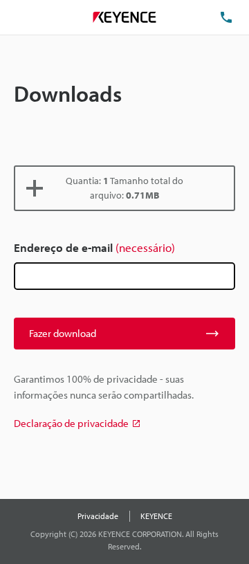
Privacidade (97, 516)
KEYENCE (156, 516)
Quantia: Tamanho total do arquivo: (124, 187)
